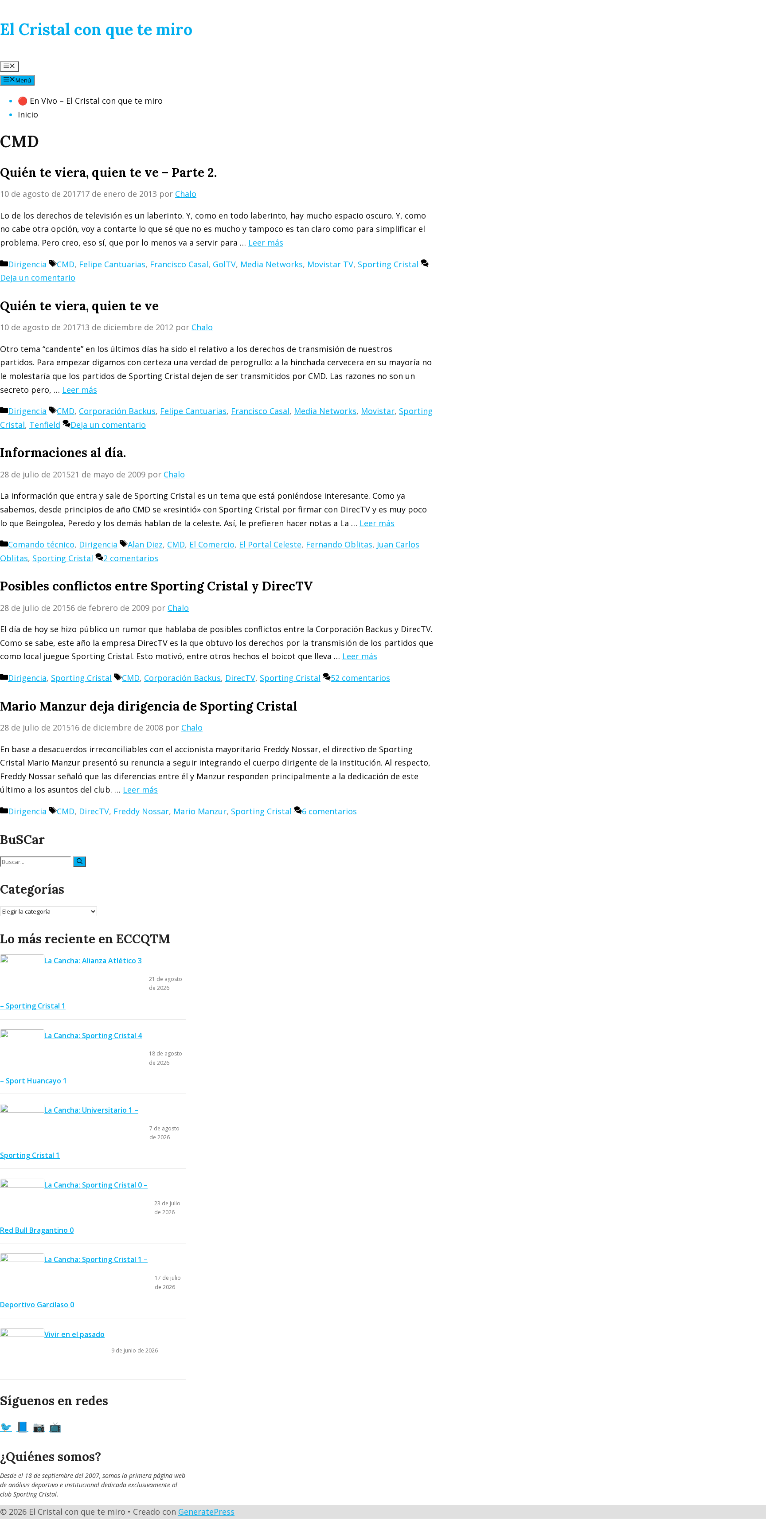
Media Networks (271, 264)
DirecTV (240, 677)
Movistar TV (330, 264)
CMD (65, 264)
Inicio (28, 114)
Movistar (378, 411)
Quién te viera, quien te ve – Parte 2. (108, 172)
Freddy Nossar (141, 811)
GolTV (224, 264)
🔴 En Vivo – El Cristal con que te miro (90, 100)
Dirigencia (27, 264)
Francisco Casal (179, 264)
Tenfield (44, 424)
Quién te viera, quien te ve (79, 306)
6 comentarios (329, 811)
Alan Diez (145, 544)
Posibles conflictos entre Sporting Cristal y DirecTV (156, 586)
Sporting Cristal (388, 264)
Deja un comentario (37, 277)
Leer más (265, 242)
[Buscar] (79, 861)
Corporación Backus (117, 411)
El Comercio (211, 544)
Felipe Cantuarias (112, 264)
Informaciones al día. (63, 453)
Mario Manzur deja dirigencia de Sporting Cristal (148, 706)
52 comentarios (360, 677)
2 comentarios (130, 558)
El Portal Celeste (270, 544)
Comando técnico (41, 544)
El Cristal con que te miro (96, 29)
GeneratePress (206, 1511)
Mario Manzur (200, 811)
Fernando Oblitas (339, 544)
